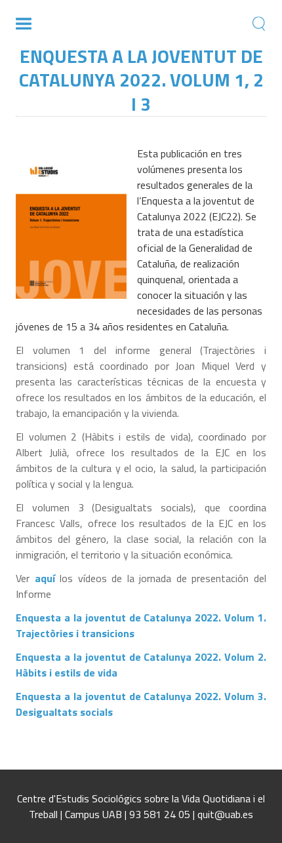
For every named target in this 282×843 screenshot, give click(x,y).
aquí (47, 578)
